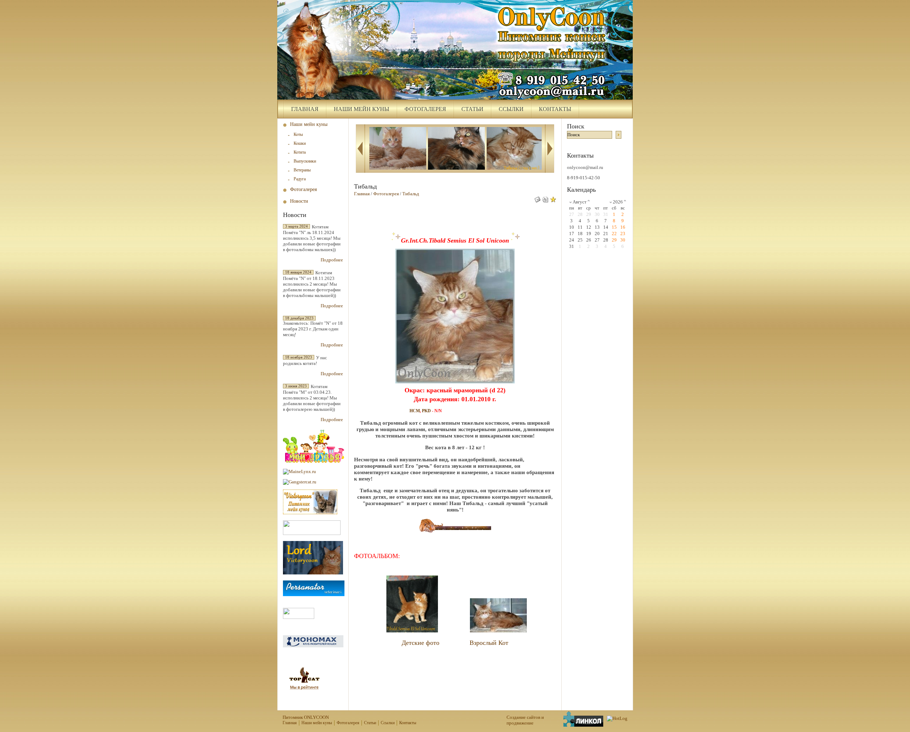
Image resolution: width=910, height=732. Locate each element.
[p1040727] (456, 149)
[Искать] (618, 135)
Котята (300, 152)
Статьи (472, 109)
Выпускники (305, 161)
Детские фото (420, 642)
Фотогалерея (425, 109)
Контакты (555, 109)
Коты (298, 134)
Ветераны (302, 170)
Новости (299, 201)
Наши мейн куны (361, 109)
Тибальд (410, 193)
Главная (304, 109)
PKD (426, 410)
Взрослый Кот (489, 642)
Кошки (300, 143)
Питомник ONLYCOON (306, 717)
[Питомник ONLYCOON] (455, 50)
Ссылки (511, 109)
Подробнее (332, 259)
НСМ (415, 410)
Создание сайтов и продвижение (525, 720)
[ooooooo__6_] (397, 149)
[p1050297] (515, 149)
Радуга (300, 178)
